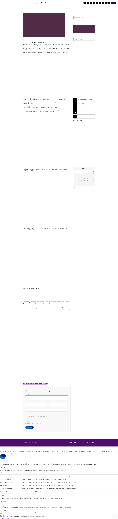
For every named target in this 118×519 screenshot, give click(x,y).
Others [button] (1, 513)
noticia (67, 302)
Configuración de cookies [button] (5, 453)
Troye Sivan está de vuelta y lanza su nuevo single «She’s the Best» (57, 367)
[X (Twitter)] (87, 3)
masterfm (42, 302)
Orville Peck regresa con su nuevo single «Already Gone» (85, 154)
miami (47, 302)
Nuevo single (39, 304)
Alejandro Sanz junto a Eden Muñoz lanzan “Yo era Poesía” (85, 160)
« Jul (74, 187)
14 (87, 178)
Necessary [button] (2, 466)
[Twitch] (91, 3)
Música (44, 322)
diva (38, 302)
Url (25, 407)
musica (54, 302)
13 (84, 178)
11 (78, 178)
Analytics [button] (2, 504)
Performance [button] (2, 500)
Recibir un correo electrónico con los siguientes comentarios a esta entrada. (39, 416)
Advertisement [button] (3, 509)
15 (90, 178)
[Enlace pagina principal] (4, 3)
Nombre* (26, 402)
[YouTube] (84, 3)
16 (93, 178)
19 (81, 180)
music (50, 302)
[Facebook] (100, 3)
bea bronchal (33, 302)
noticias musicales (27, 304)
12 (81, 178)
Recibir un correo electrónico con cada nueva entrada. (35, 418)
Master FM (77, 52)
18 (78, 180)
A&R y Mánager (26, 302)
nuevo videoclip (46, 304)
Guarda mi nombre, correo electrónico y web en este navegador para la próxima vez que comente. (42, 413)
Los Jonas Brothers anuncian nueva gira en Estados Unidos (86, 129)
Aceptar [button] (11, 453)
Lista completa (77, 120)
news (63, 302)
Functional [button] (2, 495)
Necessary (3, 467)
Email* (50, 402)
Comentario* (27, 394)
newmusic (59, 302)
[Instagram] (97, 3)
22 (90, 180)
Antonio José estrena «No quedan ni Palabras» (86, 142)
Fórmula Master (79, 55)
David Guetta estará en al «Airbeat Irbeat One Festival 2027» (85, 135)
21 (87, 180)
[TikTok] (94, 3)
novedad (34, 304)
